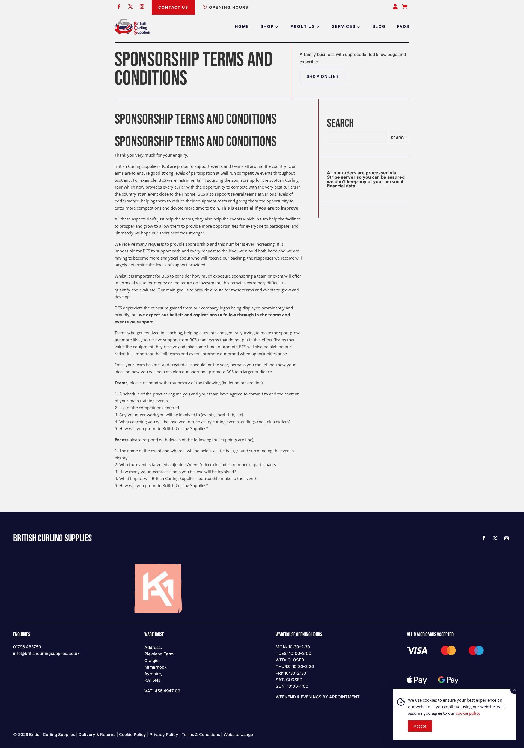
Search (398, 137)
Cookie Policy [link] (132, 734)
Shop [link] (267, 26)
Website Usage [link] (238, 734)
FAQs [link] (403, 26)
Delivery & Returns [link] (97, 734)
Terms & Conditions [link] (201, 734)
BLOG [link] (379, 26)
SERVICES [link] (344, 26)
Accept (420, 726)
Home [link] (242, 26)
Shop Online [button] (323, 76)
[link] (132, 26)
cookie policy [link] (468, 713)
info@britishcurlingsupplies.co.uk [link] (46, 653)
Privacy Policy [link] (164, 734)
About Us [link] (303, 26)
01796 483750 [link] (27, 646)
